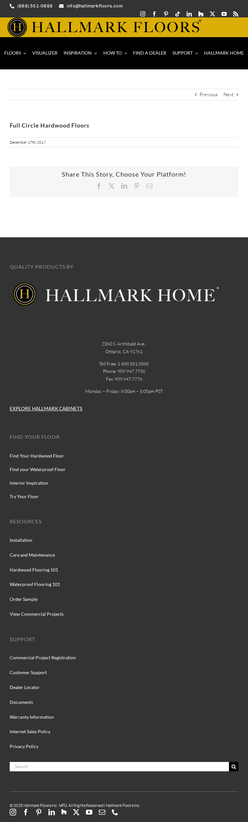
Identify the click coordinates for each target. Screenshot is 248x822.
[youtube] (224, 13)
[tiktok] (177, 13)
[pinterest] (166, 13)
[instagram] (142, 13)
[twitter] (212, 13)
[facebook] (154, 13)
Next (228, 94)
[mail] (102, 812)
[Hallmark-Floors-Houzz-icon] (200, 13)
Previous (209, 94)
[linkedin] (189, 13)
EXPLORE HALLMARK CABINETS (46, 408)
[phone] (115, 812)
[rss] (235, 13)
